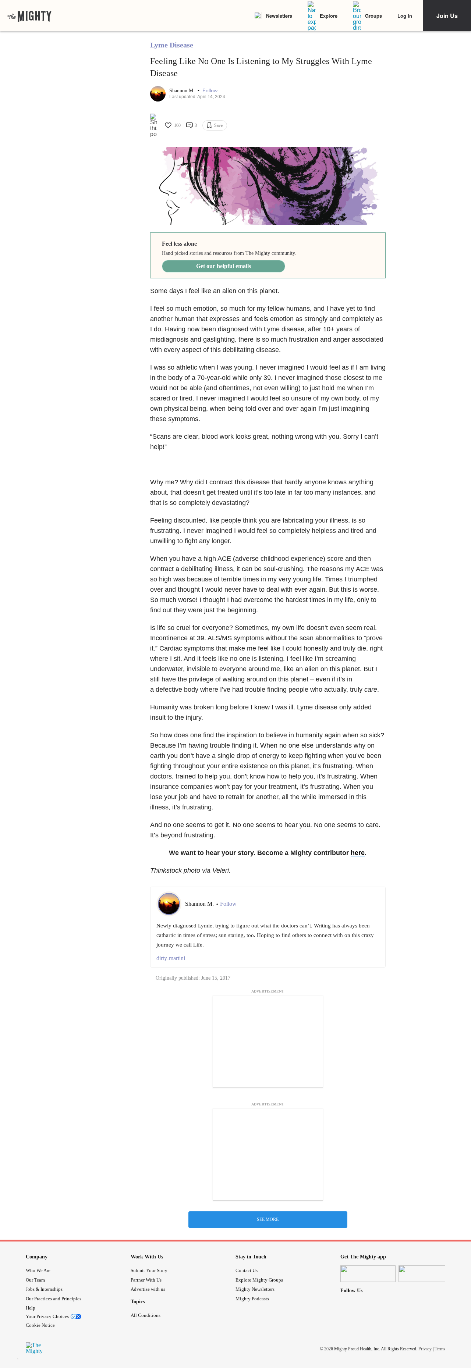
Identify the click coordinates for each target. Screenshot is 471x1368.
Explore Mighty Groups (259, 1280)
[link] (29, 16)
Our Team (35, 1280)
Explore (328, 15)
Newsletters (279, 15)
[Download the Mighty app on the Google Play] (426, 1273)
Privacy (425, 1348)
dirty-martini (170, 958)
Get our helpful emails (223, 266)
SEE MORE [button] (268, 1219)
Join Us (447, 15)
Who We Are (38, 1270)
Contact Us (247, 1270)
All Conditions (145, 1315)
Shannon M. (182, 90)
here (358, 852)
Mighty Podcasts (252, 1298)
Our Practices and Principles (53, 1298)
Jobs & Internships (44, 1289)
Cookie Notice (40, 1325)
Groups (373, 15)
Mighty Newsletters (255, 1289)
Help (30, 1308)
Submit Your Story (149, 1270)
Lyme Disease (171, 45)
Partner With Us (146, 1280)
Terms (440, 1348)
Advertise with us (148, 1289)
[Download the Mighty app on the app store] (368, 1273)
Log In (404, 15)
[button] (209, 91)
